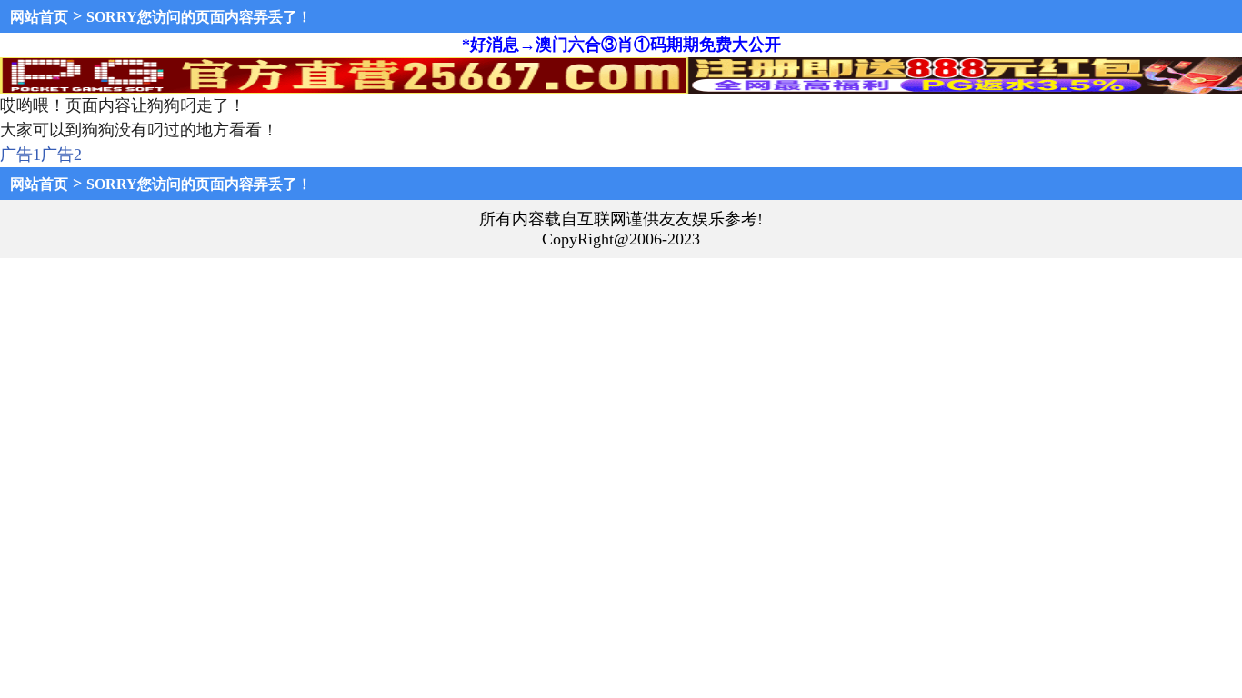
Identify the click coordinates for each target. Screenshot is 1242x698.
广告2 (61, 154)
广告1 (20, 154)
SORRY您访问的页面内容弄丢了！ (199, 17)
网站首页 (39, 17)
